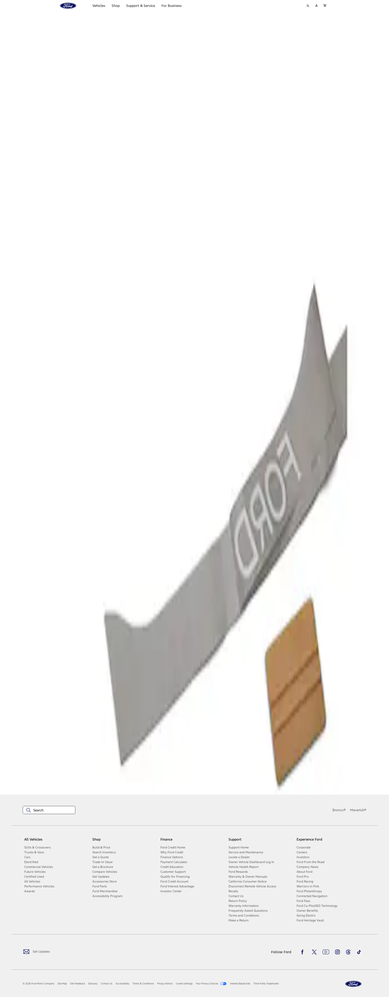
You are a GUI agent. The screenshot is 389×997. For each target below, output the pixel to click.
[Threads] (348, 952)
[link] (62, 983)
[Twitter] (314, 952)
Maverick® (358, 810)
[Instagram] (337, 952)
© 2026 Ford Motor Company (38, 983)
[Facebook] (303, 952)
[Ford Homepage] (353, 984)
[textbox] (49, 810)
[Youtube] (326, 952)
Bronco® (339, 810)
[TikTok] (359, 952)
